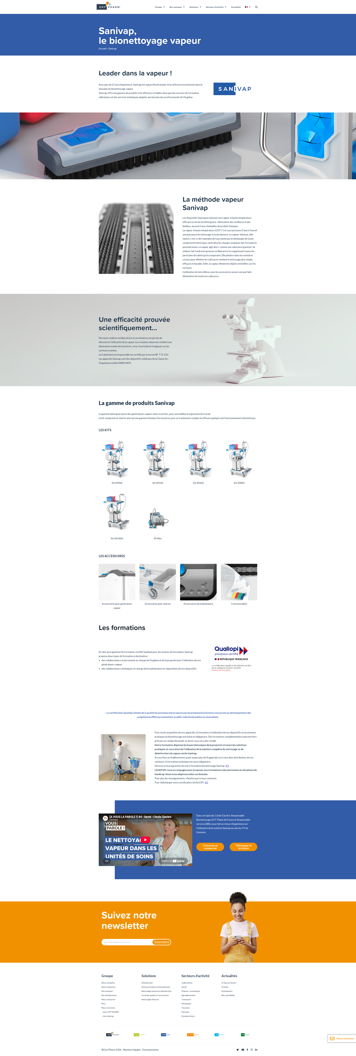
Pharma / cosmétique (190, 991)
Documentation (150, 1049)
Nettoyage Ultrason (150, 999)
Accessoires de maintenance (198, 603)
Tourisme (185, 1008)
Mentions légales (132, 1049)
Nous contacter (108, 999)
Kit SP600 (198, 482)
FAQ (103, 1003)
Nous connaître (108, 983)
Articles (225, 987)
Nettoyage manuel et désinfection (156, 991)
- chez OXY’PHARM (110, 1012)
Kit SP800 (239, 482)
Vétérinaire (186, 1003)
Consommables (239, 603)
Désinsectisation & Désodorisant (156, 987)
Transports (186, 999)
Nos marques (107, 991)
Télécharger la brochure (243, 847)
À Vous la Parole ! (229, 983)
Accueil (102, 48)
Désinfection (147, 983)
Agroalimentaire (188, 995)
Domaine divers (188, 1016)
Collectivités (186, 983)
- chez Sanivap (108, 1016)
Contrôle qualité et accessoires (155, 995)
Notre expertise (108, 987)
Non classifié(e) (228, 995)
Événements (227, 991)
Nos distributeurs (109, 995)
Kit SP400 (117, 482)
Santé (184, 987)
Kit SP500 (157, 482)
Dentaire (185, 1012)
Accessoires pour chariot (158, 603)
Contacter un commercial (210, 847)
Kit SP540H (117, 538)
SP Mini (157, 538)
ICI (227, 765)
